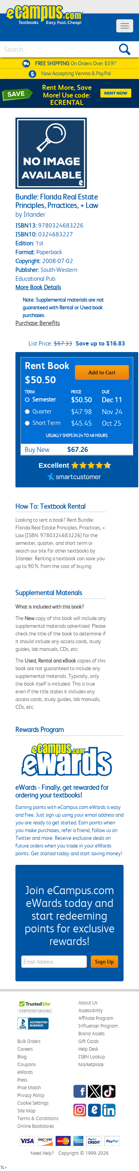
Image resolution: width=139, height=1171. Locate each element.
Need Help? (42, 1153)
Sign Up (104, 962)
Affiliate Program (96, 1018)
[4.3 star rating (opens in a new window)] (91, 465)
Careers (25, 1049)
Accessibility (90, 1010)
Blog (22, 1057)
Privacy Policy (30, 1095)
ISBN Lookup (91, 1057)
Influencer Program (98, 1026)
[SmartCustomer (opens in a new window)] (74, 477)
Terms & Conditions (37, 1118)
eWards (25, 1072)
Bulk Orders (29, 1041)
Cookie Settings (33, 1103)
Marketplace (90, 1064)
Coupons (26, 1064)
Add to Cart (101, 372)
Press (22, 1080)
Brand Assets (91, 1033)
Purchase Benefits (37, 323)
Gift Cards (88, 1041)
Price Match (29, 1087)
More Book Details (38, 287)
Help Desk (88, 1049)
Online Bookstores (35, 1126)
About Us (88, 1003)
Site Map (26, 1111)
